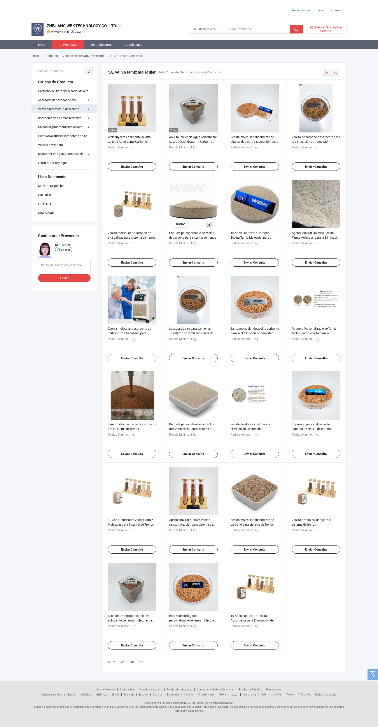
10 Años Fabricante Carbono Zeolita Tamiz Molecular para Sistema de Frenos (250, 237)
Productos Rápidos (250, 689)
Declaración (127, 689)
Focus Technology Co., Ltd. (180, 702)
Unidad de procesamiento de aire (60, 127)
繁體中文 (101, 694)
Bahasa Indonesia (325, 694)
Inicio (41, 44)
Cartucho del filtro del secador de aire (63, 91)
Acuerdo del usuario (150, 689)
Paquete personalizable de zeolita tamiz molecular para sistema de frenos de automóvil (191, 428)
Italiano (188, 694)
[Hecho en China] (60, 9)
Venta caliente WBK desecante (58, 109)
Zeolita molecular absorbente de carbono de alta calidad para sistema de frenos (129, 333)
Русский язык (206, 694)
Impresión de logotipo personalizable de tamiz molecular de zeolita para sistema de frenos (192, 620)
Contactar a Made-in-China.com (215, 689)
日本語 (115, 694)
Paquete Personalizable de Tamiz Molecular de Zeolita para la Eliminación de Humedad (314, 333)
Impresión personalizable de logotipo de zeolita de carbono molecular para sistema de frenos (314, 428)
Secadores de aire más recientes (59, 118)
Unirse (319, 10)
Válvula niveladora (50, 145)
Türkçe (290, 694)
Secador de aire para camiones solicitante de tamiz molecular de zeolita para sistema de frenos (191, 333)
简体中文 (86, 694)
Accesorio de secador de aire (57, 100)
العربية (234, 694)
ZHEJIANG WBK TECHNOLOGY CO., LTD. (82, 25)
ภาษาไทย (276, 694)
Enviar (64, 278)
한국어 (222, 694)
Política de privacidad (179, 689)
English (72, 694)
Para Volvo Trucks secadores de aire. (63, 136)
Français (129, 694)
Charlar (65, 250)
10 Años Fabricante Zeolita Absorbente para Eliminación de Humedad (252, 620)
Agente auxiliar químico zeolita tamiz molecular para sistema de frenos (191, 524)
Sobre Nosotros (101, 44)
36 (132, 662)
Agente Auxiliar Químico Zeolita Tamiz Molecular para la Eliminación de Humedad (316, 237)
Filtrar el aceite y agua (53, 163)
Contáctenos (133, 44)
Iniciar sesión (301, 10)
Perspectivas (273, 689)
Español (143, 694)
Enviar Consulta (132, 166)
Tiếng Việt (304, 694)
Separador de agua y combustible (60, 154)
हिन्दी (263, 694)
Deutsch (158, 694)
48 (141, 662)
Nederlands (249, 694)
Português (173, 694)
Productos (70, 44)
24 (122, 662)
